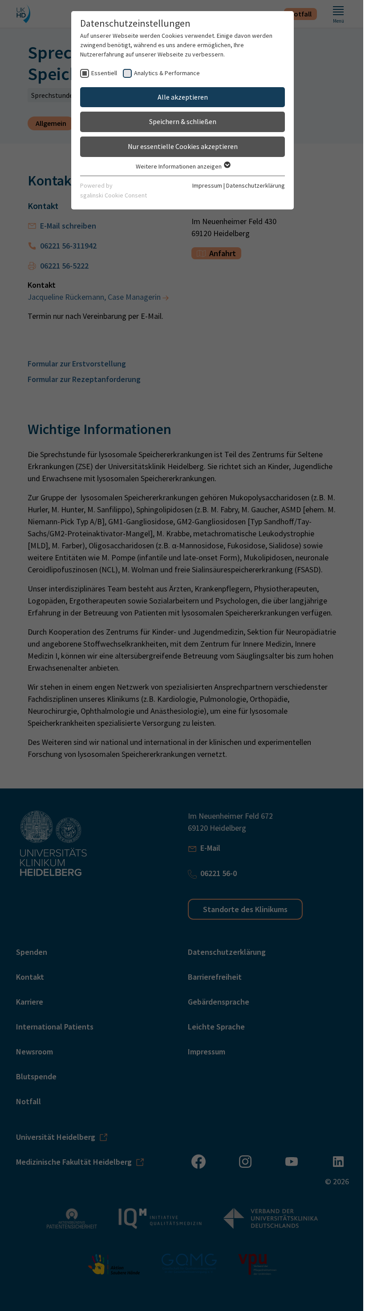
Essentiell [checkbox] (104, 73)
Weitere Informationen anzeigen (179, 166)
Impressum (207, 185)
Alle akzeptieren (183, 96)
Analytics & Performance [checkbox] (167, 73)
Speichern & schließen (182, 121)
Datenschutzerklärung (255, 185)
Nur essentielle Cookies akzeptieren (183, 146)
